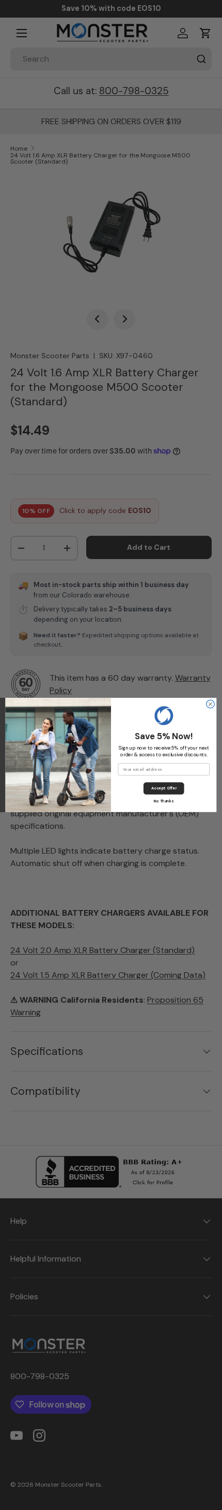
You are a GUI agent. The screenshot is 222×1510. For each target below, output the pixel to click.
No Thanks (163, 801)
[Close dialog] (211, 704)
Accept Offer (164, 788)
